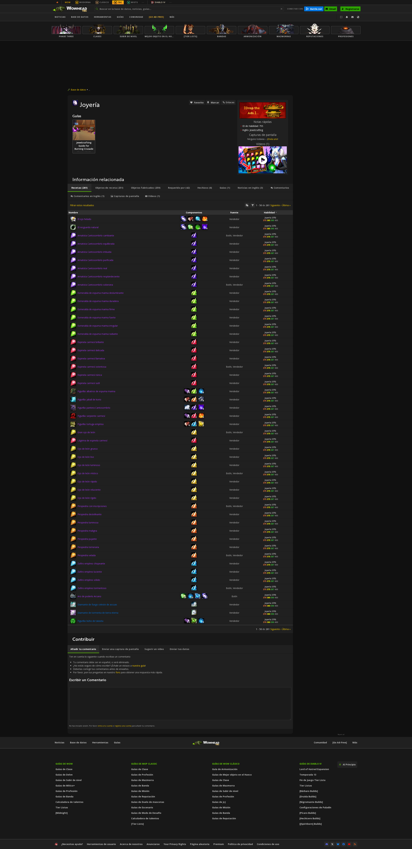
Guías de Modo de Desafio (146, 812)
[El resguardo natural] (73, 227)
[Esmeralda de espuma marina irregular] (73, 326)
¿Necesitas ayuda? (72, 844)
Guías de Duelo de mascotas (147, 801)
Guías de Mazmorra (142, 780)
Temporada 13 (308, 774)
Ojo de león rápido (87, 481)
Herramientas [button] (102, 17)
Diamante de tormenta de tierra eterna (98, 612)
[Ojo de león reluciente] (73, 490)
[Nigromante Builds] (311, 801)
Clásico (104, 2)
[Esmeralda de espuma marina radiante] (73, 334)
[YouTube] (349, 844)
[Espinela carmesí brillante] (73, 342)
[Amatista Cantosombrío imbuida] (73, 252)
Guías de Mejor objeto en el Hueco (232, 774)
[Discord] (326, 844)
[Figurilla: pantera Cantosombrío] (73, 408)
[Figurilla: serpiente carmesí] (73, 416)
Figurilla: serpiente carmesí (91, 415)
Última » (286, 205)
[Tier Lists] (137, 823)
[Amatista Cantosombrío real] (73, 268)
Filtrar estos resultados (82, 205)
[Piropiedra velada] (73, 555)
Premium (218, 844)
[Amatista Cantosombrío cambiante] (73, 235)
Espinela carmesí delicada (91, 350)
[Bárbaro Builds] (309, 791)
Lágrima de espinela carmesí (92, 440)
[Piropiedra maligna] (73, 531)
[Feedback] (352, 17)
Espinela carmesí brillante (91, 342)
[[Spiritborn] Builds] (311, 823)
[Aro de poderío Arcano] (73, 596)
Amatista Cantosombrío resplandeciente (99, 276)
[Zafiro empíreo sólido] (73, 580)
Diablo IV (160, 2)
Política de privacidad (240, 844)
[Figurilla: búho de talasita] (73, 621)
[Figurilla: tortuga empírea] (73, 424)
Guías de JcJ (219, 801)
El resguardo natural (88, 227)
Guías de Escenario (142, 807)
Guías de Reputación (143, 796)
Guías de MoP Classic (144, 763)
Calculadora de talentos (69, 801)
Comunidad (136, 17)
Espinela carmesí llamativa (91, 358)
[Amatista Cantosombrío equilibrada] (73, 244)
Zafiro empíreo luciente (90, 571)
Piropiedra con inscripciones (92, 506)
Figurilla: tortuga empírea (90, 424)
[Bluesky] (338, 844)
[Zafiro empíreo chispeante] (73, 563)
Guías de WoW (64, 763)
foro (118, 672)
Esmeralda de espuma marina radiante (98, 333)
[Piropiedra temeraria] (73, 547)
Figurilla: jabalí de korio (89, 399)
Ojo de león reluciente (89, 489)
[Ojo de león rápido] (73, 481)
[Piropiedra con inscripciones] (73, 506)
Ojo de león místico (88, 473)
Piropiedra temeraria (88, 547)
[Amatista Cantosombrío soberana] (73, 285)
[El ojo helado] (73, 219)
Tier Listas (62, 807)
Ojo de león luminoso (89, 465)
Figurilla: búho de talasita (90, 620)
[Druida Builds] (308, 796)
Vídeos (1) (262, 144)
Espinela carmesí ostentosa (92, 366)
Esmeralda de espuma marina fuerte (97, 317)
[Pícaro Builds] (308, 812)
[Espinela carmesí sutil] (73, 383)
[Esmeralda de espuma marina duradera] (73, 301)
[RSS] (354, 844)
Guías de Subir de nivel (69, 780)
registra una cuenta (123, 726)
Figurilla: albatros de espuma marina (96, 391)
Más (354, 742)
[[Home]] (71, 9)
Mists (134, 2)
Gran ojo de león (86, 432)
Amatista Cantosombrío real (92, 268)
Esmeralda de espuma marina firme (96, 309)
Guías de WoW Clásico (225, 763)
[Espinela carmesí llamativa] (73, 358)
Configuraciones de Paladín (315, 807)
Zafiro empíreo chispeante (91, 563)
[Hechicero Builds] (310, 818)
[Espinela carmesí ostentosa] (73, 367)
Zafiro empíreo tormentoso (92, 588)
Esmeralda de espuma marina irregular (98, 325)
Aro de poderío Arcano (89, 596)
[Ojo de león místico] (73, 473)
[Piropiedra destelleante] (73, 514)
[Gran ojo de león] (73, 432)
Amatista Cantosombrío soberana (95, 284)
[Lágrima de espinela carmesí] (73, 440)
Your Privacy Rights (175, 844)
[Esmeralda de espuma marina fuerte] (73, 317)
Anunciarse (153, 844)
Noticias (60, 17)
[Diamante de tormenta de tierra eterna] (73, 613)
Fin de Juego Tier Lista (312, 780)
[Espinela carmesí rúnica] (73, 375)
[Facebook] (343, 844)
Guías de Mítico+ (65, 785)
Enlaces (230, 102)
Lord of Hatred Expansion (314, 769)
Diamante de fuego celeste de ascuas (97, 604)
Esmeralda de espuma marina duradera (98, 301)
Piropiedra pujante (87, 538)
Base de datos (79, 17)
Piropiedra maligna (87, 530)
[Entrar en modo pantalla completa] (341, 17)
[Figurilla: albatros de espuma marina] (73, 391)
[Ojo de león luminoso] (73, 465)
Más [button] (172, 17)
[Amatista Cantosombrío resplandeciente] (73, 276)
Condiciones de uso (268, 844)
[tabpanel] (180, 416)
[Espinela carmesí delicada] (73, 350)
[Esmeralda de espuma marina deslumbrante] (73, 293)
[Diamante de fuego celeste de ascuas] (73, 604)
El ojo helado (84, 219)
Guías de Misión (140, 791)
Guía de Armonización (224, 769)
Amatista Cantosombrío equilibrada (96, 243)
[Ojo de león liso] (73, 457)
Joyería (268, 217)
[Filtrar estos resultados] (252, 205)
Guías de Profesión (66, 791)
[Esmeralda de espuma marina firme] (73, 309)
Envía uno (272, 139)
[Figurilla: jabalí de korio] (73, 399)
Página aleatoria (199, 844)
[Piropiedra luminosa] (73, 522)
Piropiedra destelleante (90, 514)
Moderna (85, 2)
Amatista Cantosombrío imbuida (94, 251)
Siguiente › (275, 205)
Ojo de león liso (86, 456)
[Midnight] (62, 812)
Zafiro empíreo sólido (89, 579)
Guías (120, 17)
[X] (332, 844)
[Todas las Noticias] (57, 2)
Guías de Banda (64, 796)
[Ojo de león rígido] (73, 498)
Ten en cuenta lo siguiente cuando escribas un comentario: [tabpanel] (116, 691)
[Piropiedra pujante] (73, 539)
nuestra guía (138, 665)
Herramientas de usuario (101, 844)
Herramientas (100, 742)
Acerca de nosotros (131, 844)
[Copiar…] (247, 205)
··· (143, 2)
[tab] (79, 188)
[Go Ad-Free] (156, 17)
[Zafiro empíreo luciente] (73, 572)
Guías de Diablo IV (311, 763)
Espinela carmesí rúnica (90, 374)
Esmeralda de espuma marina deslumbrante (101, 292)
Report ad (341, 734)
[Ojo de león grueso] (73, 449)
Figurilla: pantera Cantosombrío (94, 407)
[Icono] (75, 103)
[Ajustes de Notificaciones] (346, 17)
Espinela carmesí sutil (89, 383)
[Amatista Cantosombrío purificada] (73, 260)
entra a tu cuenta (105, 726)
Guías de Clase (64, 769)
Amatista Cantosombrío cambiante (96, 235)
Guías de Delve (64, 774)
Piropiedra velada (87, 555)
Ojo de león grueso (88, 448)
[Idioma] (358, 17)
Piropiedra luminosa (88, 522)
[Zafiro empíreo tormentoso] (73, 588)
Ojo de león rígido (87, 497)
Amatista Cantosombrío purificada (95, 260)
